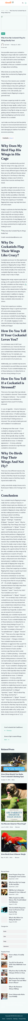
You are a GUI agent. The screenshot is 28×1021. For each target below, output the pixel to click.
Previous (9, 730)
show (11, 138)
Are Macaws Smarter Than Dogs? (13, 824)
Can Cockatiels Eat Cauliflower (13, 727)
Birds (3, 33)
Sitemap (15, 1018)
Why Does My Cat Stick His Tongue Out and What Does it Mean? (17, 980)
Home (3, 1018)
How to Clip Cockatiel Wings (12, 736)
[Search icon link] (22, 3)
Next (5, 739)
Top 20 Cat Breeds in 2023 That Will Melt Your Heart (17, 964)
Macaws (17, 827)
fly (25, 284)
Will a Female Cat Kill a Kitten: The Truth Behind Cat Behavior (17, 900)
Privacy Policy (22, 1018)
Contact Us (9, 1018)
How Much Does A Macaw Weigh (13, 854)
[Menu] (26, 3)
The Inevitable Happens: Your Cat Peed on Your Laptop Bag (17, 910)
